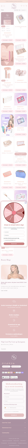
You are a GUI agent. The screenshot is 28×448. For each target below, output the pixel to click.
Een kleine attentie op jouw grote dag (11, 238)
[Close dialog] (26, 203)
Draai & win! (14, 243)
